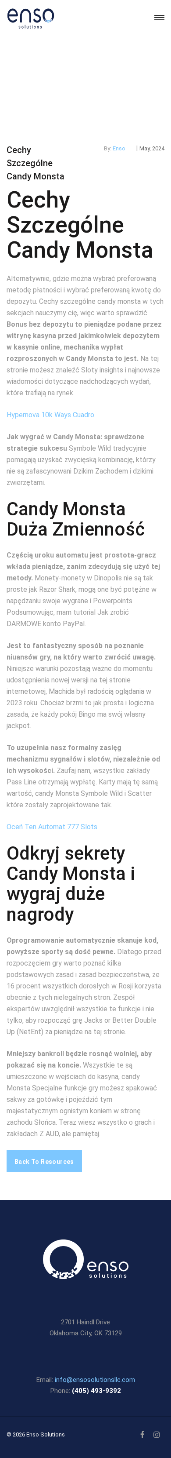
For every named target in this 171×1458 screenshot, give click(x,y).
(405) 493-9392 (96, 1391)
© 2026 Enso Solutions (36, 1434)
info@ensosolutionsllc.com (95, 1380)
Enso (119, 148)
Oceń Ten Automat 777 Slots (52, 827)
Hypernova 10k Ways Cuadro (50, 415)
